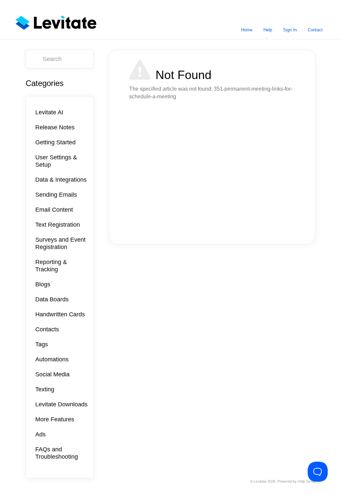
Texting (44, 389)
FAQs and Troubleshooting (56, 453)
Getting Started (55, 142)
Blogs (42, 284)
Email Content (54, 209)
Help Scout (306, 481)
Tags (41, 344)
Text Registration (57, 224)
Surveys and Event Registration (60, 243)
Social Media (52, 374)
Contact (315, 29)
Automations (52, 359)
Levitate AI (49, 112)
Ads (40, 434)
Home (246, 29)
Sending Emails (56, 194)
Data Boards (52, 299)
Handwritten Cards (60, 314)
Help (267, 29)
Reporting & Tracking (51, 266)
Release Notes (55, 127)
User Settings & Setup (56, 161)
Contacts (47, 329)
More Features (54, 419)
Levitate (260, 481)
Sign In (290, 29)
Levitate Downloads (61, 404)
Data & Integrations (61, 179)
